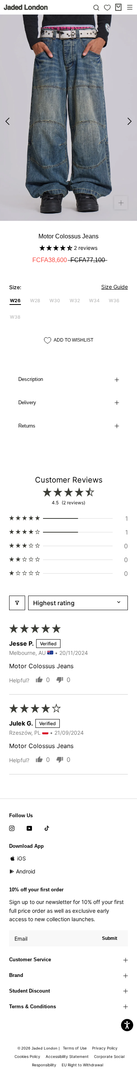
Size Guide (114, 286)
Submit (109, 938)
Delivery (27, 402)
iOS (21, 858)
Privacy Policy (105, 1048)
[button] (57, 248)
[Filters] (17, 603)
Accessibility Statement (67, 1056)
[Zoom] (120, 202)
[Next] (129, 121)
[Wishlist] (107, 8)
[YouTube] (29, 827)
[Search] (96, 7)
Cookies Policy (27, 1056)
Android (25, 871)
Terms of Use (75, 1048)
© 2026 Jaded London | (39, 1048)
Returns (26, 426)
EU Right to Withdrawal (82, 1065)
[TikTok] (46, 827)
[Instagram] (11, 827)
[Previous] (7, 121)
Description (30, 379)
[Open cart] (118, 7)
